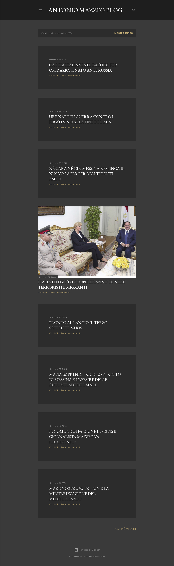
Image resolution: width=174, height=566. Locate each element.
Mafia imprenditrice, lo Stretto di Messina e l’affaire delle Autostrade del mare (85, 379)
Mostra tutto (123, 33)
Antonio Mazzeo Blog (85, 10)
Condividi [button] (53, 75)
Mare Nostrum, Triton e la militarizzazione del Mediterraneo (79, 494)
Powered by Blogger (90, 549)
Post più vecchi (125, 528)
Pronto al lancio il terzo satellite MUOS (78, 325)
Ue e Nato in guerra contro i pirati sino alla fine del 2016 (81, 119)
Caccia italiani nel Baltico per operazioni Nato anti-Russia (83, 67)
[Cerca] (134, 9)
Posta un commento (71, 75)
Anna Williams (97, 556)
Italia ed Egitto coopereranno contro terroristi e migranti (82, 284)
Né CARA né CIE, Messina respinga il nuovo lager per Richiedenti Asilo (86, 174)
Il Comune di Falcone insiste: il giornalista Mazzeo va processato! (83, 436)
